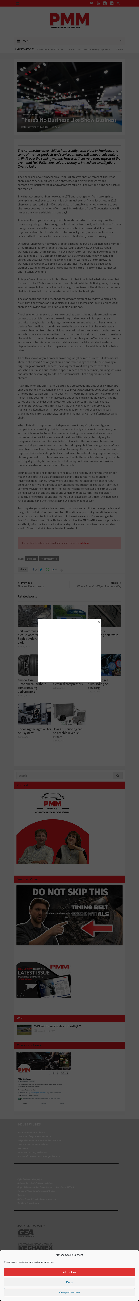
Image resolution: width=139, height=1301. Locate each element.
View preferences (69, 1292)
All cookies (69, 1272)
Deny (69, 1282)
